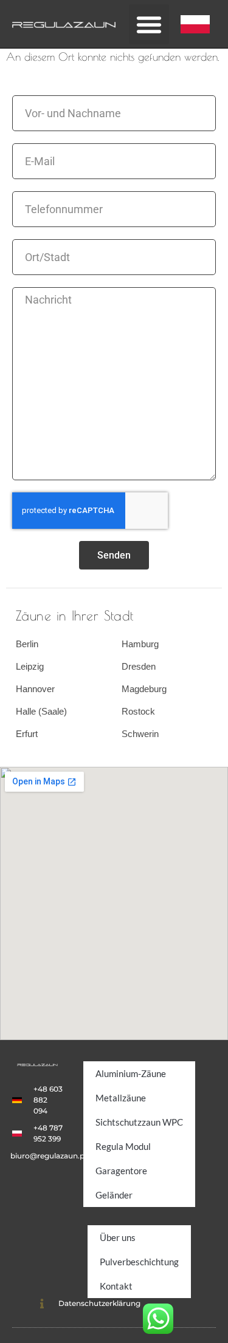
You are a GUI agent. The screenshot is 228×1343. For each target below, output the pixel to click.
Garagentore (121, 1170)
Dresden (139, 666)
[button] (149, 24)
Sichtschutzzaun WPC (139, 1122)
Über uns (118, 1237)
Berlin (27, 644)
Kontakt (116, 1285)
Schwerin (140, 734)
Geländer (114, 1194)
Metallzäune (120, 1097)
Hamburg (140, 644)
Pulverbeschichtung (139, 1261)
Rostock (138, 711)
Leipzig (30, 666)
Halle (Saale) (41, 711)
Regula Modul (123, 1146)
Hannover (35, 689)
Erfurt (27, 734)
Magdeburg (144, 689)
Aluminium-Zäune (130, 1073)
